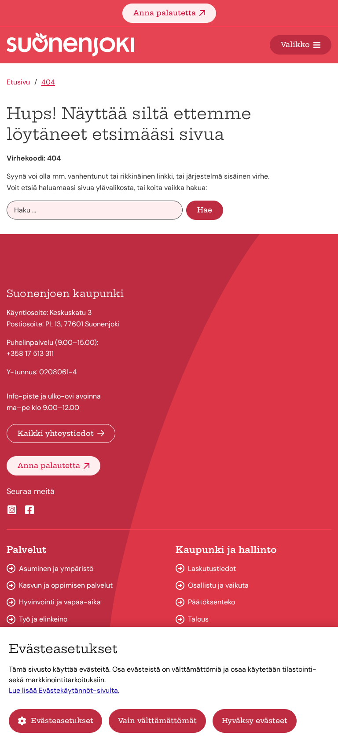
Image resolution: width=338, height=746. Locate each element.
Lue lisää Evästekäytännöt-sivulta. (64, 690)
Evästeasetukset (62, 720)
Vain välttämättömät (157, 720)
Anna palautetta (164, 12)
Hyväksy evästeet (254, 720)
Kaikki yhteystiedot (56, 433)
